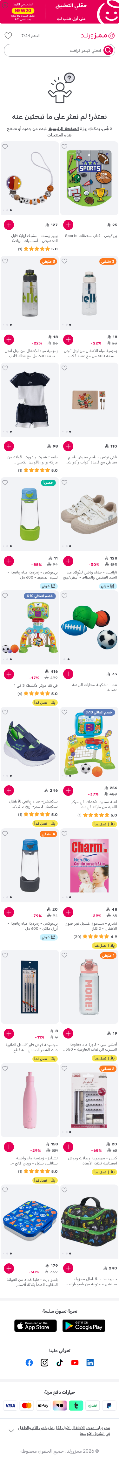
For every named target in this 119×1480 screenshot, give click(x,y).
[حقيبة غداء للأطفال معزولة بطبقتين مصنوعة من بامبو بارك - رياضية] (89, 1222)
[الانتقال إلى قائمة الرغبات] (64, 146)
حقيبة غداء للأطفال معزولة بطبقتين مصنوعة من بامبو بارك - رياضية (91, 1282)
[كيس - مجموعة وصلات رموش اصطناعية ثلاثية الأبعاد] (89, 1100)
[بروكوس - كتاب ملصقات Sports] (89, 178)
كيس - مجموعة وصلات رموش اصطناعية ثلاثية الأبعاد (92, 1160)
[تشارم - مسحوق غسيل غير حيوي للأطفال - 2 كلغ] (89, 865)
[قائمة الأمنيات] (8, 35)
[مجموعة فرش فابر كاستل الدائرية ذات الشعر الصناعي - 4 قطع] (30, 987)
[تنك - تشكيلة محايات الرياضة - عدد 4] (89, 627)
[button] (35, 35)
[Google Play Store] (83, 1325)
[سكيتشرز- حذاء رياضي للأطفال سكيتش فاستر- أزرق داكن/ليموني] (30, 744)
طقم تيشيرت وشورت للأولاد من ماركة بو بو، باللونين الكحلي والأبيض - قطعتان (32, 460)
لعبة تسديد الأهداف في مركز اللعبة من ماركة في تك (94, 804)
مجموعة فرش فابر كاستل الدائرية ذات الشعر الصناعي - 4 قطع (31, 1047)
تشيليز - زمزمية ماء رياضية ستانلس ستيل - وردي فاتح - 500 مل (35, 1161)
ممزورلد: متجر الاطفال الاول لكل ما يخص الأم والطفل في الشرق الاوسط (64, 1430)
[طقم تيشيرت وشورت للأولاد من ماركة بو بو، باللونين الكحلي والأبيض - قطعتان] (30, 400)
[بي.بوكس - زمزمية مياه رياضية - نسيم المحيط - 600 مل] (30, 514)
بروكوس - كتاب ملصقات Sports (91, 235)
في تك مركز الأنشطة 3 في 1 (36, 685)
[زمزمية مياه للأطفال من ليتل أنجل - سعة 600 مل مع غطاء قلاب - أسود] (30, 293)
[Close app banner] (5, 5)
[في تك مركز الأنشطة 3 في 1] (30, 627)
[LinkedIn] (90, 1362)
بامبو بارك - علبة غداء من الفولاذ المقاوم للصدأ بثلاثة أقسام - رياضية (32, 1282)
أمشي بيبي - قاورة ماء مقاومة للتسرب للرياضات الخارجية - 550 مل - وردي (91, 1047)
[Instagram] (44, 1362)
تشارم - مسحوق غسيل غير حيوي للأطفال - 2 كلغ (90, 926)
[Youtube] (75, 1362)
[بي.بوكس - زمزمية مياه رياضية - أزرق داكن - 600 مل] (30, 865)
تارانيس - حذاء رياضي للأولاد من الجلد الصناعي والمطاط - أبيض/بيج (90, 575)
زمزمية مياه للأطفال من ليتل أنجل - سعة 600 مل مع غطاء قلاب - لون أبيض (90, 353)
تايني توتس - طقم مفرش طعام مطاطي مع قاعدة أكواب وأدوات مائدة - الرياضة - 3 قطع (92, 460)
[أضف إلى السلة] (68, 225)
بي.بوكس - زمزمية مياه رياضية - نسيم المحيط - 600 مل (33, 575)
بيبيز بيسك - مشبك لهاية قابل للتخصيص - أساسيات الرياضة (34, 238)
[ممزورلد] (97, 35)
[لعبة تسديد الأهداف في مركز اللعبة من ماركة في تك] (89, 744)
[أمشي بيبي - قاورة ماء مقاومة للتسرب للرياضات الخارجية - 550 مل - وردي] (89, 987)
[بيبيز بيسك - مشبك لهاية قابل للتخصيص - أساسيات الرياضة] (30, 178)
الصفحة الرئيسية (64, 128)
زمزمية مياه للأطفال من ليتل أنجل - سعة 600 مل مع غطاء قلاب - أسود (31, 353)
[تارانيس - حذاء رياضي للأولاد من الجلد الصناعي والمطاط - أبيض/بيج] (89, 514)
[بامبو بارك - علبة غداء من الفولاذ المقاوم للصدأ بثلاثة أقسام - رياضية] (30, 1222)
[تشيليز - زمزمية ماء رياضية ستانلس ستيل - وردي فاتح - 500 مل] (30, 1100)
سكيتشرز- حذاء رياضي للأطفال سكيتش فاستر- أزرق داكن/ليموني (33, 804)
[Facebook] (29, 1362)
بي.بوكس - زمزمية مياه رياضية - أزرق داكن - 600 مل (33, 926)
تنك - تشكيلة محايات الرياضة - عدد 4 (93, 687)
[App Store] (35, 1325)
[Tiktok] (59, 1362)
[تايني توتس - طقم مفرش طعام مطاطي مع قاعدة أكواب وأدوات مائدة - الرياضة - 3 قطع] (89, 400)
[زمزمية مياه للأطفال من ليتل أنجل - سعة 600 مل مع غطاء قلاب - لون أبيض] (89, 293)
